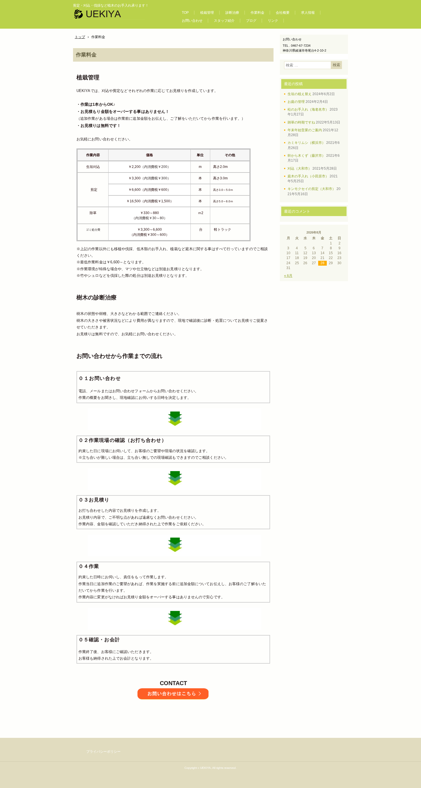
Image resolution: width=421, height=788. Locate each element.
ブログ (251, 21)
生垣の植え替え (300, 94)
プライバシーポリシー (103, 752)
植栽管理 (207, 13)
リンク (273, 21)
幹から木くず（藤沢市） (306, 155)
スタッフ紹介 (224, 21)
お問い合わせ (192, 21)
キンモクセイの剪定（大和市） (312, 189)
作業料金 (257, 13)
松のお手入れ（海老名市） (308, 109)
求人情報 (308, 13)
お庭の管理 (296, 101)
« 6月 (288, 275)
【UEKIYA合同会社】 (121, 15)
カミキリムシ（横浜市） (306, 142)
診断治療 (232, 13)
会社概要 (283, 13)
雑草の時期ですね (301, 122)
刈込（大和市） (300, 168)
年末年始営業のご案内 (305, 130)
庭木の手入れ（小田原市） (308, 176)
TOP (185, 13)
